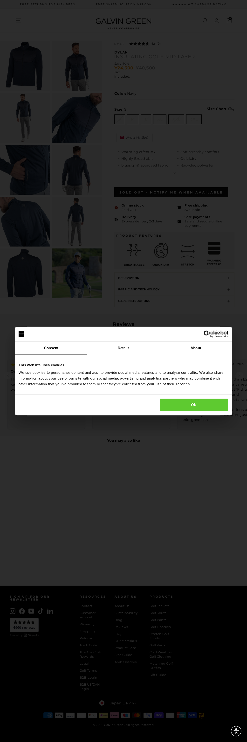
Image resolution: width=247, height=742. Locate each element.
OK (194, 405)
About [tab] (196, 348)
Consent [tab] (51, 348)
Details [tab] (124, 348)
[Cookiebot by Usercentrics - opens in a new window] (207, 334)
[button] (236, 731)
